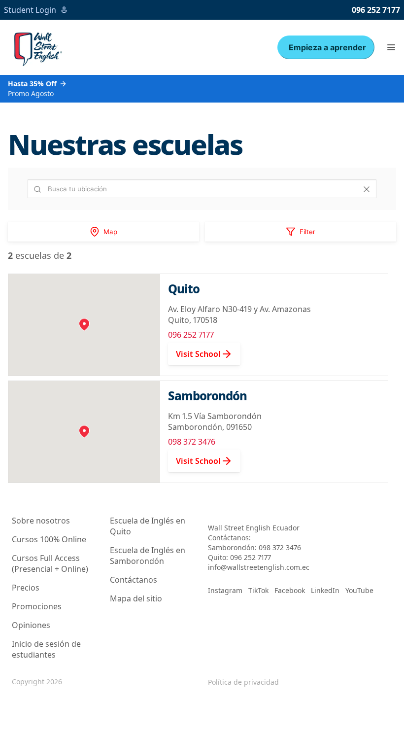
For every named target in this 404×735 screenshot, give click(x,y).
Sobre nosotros (41, 520)
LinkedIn (325, 590)
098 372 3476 (191, 441)
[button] (391, 47)
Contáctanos (133, 579)
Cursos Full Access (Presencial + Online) (50, 563)
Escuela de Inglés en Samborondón (147, 555)
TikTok (258, 590)
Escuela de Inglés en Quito (147, 526)
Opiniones (31, 625)
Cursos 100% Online (49, 539)
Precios (25, 587)
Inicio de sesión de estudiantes (46, 649)
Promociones (37, 606)
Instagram (225, 590)
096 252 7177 (376, 9)
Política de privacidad (243, 682)
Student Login (30, 9)
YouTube (359, 590)
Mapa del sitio (136, 598)
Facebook (289, 590)
